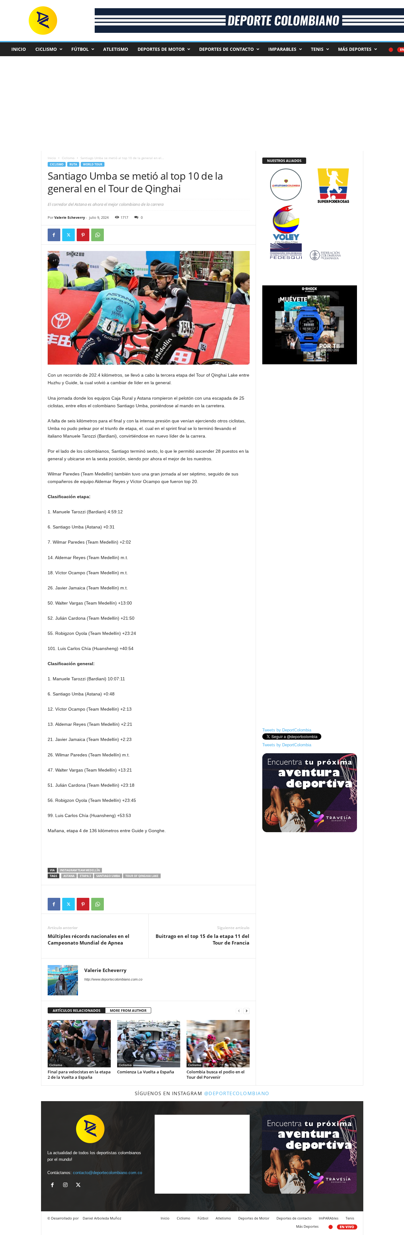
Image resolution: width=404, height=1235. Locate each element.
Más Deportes (354, 49)
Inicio (18, 49)
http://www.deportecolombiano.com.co (113, 979)
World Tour (92, 164)
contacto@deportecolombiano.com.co (107, 1172)
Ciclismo (46, 49)
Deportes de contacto (226, 49)
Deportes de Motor (161, 49)
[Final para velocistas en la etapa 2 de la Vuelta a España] (79, 1043)
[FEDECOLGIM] (309, 255)
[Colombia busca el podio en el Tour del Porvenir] (218, 1043)
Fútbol (80, 49)
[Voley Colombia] (309, 209)
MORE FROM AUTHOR (128, 1010)
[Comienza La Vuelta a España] (148, 1043)
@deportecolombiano (237, 1093)
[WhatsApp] (97, 235)
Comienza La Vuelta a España (145, 1072)
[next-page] (246, 1010)
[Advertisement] (149, 851)
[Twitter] (68, 235)
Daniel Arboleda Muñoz (102, 1218)
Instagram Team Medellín (80, 870)
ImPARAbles (282, 49)
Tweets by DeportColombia (286, 730)
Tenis (317, 49)
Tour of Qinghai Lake (141, 876)
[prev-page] (239, 1010)
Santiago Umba (108, 876)
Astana (68, 876)
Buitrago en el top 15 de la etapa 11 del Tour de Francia (202, 939)
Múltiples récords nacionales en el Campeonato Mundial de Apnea (88, 939)
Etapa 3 (85, 876)
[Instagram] (66, 1185)
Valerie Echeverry (69, 217)
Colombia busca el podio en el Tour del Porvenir (216, 1074)
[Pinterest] (83, 235)
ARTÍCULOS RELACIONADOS (76, 1010)
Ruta (73, 164)
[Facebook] (54, 235)
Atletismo (115, 49)
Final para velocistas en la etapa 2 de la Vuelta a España (79, 1074)
